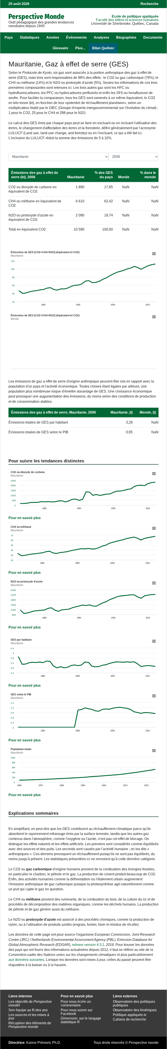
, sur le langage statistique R (81, 1020)
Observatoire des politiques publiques (134, 1003)
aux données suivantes (26, 960)
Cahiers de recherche (129, 1019)
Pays (9, 37)
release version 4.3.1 (88, 945)
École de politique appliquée (135, 16)
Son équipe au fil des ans (28, 1010)
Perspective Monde (36, 16)
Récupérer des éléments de (29, 1025)
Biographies (126, 37)
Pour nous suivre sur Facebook (76, 1012)
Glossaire (60, 48)
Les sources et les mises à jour (28, 1016)
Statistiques (29, 37)
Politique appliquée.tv (129, 1015)
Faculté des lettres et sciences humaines (127, 20)
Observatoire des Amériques (135, 1010)
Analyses (101, 37)
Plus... (80, 48)
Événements (76, 37)
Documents (152, 37)
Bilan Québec (103, 48)
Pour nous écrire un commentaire (76, 1003)
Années (52, 37)
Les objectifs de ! (30, 1003)
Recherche (149, 4)
